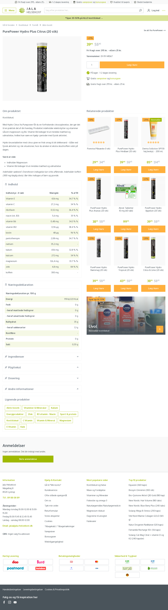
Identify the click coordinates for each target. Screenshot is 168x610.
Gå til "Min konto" (53, 485)
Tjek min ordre (51, 505)
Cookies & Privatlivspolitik (57, 589)
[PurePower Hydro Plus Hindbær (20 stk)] (126, 129)
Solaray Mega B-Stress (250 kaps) (145, 510)
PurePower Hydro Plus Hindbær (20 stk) (126, 150)
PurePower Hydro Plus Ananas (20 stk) (98, 209)
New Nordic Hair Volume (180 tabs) (145, 500)
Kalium (54, 408)
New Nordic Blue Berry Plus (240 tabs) (147, 505)
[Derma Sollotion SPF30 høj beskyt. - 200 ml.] (153, 129)
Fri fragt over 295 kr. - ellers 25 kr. (104, 50)
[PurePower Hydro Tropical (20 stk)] (126, 248)
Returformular (51, 510)
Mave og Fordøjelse (96, 490)
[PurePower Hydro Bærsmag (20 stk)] (99, 248)
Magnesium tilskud (95, 510)
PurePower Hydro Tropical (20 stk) (126, 268)
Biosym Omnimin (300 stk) (141, 490)
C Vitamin (27, 420)
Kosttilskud (12, 420)
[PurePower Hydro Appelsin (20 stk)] (153, 188)
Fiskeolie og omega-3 (97, 500)
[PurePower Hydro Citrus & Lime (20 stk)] (153, 248)
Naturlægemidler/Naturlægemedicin (104, 505)
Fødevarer (91, 521)
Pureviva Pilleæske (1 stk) (98, 148)
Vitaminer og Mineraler (97, 495)
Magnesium (65, 420)
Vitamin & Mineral (46, 420)
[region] (42, 67)
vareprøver (87, 2)
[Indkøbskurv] (163, 10)
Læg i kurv (132, 65)
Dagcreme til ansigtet (97, 516)
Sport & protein (68, 414)
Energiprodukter (15, 414)
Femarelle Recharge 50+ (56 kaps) (145, 530)
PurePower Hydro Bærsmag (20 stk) (98, 268)
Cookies (48, 521)
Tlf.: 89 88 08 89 (11, 497)
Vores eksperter (52, 516)
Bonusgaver (50, 536)
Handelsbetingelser (12, 589)
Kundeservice (51, 490)
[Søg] (140, 10)
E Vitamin (11, 426)
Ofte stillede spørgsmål (56, 495)
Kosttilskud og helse (96, 485)
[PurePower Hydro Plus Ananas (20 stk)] (99, 188)
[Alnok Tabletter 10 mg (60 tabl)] (126, 188)
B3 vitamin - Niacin (46, 414)
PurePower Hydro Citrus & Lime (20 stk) (153, 268)
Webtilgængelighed (54, 541)
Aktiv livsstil (13, 408)
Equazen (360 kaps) (138, 485)
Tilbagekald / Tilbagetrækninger (59, 526)
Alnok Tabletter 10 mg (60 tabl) (126, 209)
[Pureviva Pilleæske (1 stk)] (99, 129)
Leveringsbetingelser (33, 589)
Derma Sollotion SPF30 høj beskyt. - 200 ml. (153, 150)
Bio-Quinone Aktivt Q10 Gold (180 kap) (147, 495)
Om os (48, 500)
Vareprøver (50, 531)
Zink (30, 414)
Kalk (22, 426)
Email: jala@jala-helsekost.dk (18, 525)
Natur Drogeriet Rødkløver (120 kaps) (146, 524)
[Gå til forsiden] (30, 10)
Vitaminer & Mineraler (35, 408)
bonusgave (101, 2)
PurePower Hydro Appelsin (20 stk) (153, 209)
